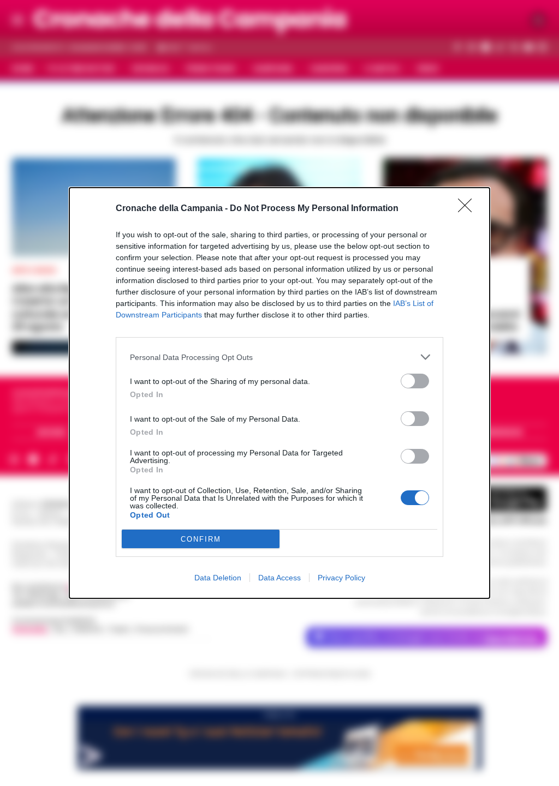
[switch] (415, 381)
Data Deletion (217, 577)
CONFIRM (201, 539)
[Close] (468, 209)
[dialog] (279, 393)
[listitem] (279, 357)
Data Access (279, 577)
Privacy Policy (341, 577)
